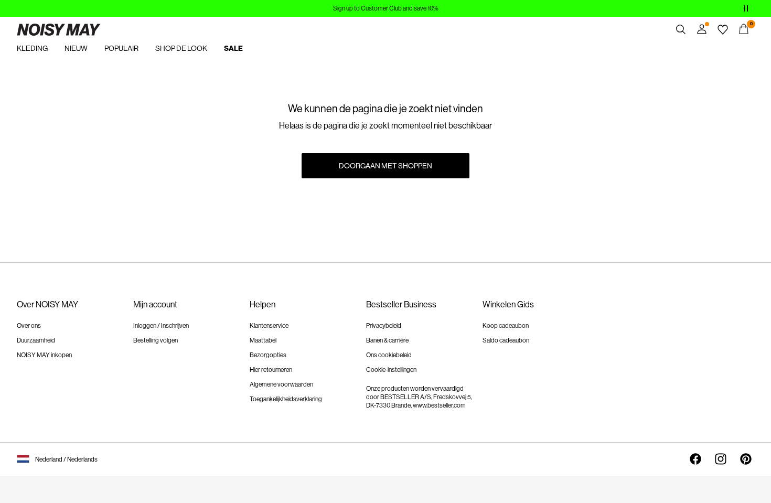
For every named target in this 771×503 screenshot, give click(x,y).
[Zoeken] (680, 29)
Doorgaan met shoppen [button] (385, 166)
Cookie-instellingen (391, 369)
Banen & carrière (387, 340)
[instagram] (720, 459)
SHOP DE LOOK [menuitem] (181, 48)
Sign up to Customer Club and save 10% (385, 8)
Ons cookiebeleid (389, 355)
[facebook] (695, 459)
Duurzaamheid (36, 340)
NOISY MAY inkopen (44, 355)
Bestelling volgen (155, 340)
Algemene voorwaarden (281, 384)
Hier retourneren (271, 369)
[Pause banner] (745, 8)
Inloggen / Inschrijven (161, 325)
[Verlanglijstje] (722, 29)
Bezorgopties (268, 355)
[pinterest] (745, 459)
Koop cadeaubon (506, 325)
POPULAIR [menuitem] (121, 48)
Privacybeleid (383, 325)
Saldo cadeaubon (506, 340)
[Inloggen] (701, 29)
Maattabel (263, 340)
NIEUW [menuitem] (76, 48)
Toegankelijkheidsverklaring (286, 399)
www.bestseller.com (439, 405)
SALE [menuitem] (233, 48)
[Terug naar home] (59, 29)
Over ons (29, 325)
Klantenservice (269, 325)
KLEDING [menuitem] (32, 48)
